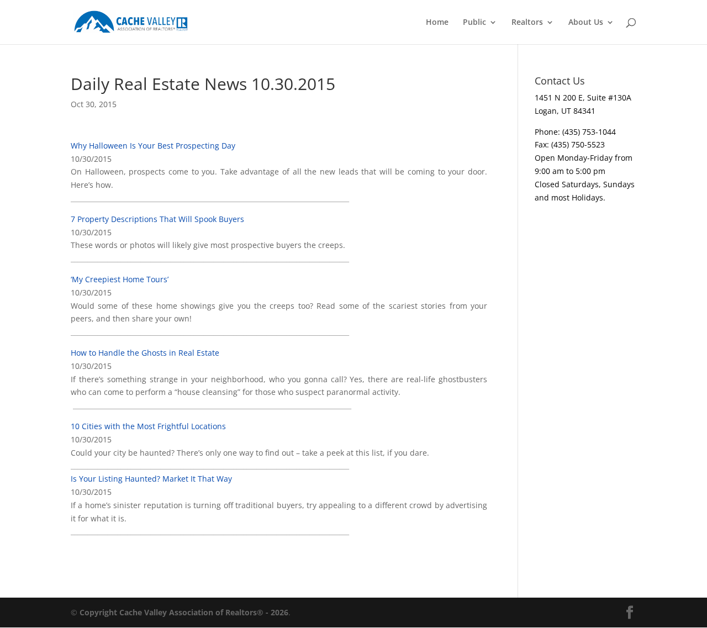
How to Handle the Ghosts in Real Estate (145, 352)
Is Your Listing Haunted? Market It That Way (151, 478)
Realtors (527, 22)
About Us (585, 22)
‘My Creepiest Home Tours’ (119, 279)
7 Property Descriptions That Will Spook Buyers (157, 219)
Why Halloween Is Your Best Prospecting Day (153, 145)
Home (437, 22)
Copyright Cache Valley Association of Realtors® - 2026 (184, 612)
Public (474, 22)
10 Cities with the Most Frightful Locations (148, 426)
